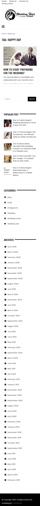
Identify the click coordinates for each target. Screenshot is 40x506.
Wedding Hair (13, 224)
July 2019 (11, 453)
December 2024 (14, 300)
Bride (9, 202)
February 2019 (13, 480)
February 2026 (14, 257)
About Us (13, 1)
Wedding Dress (14, 218)
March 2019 (12, 475)
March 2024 (12, 310)
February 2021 (13, 379)
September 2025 (15, 278)
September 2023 (14, 321)
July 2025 (11, 289)
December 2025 (14, 268)
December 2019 (14, 432)
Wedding (11, 213)
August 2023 (12, 326)
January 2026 (13, 262)
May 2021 (11, 369)
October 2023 (13, 315)
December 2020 (14, 390)
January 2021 (13, 384)
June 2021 (11, 363)
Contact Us (23, 1)
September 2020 (15, 400)
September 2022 (14, 353)
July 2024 (11, 305)
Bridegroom (12, 208)
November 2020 (14, 395)
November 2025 (14, 273)
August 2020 (12, 406)
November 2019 (14, 437)
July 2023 (11, 331)
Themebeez (17, 503)
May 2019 (11, 464)
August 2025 (12, 284)
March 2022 (12, 358)
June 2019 (11, 459)
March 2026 (12, 252)
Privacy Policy (7, 3)
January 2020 (13, 427)
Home (4, 1)
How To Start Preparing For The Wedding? (18, 71)
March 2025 (12, 294)
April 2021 (11, 374)
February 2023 (13, 347)
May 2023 (11, 342)
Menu (20, 26)
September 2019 (14, 448)
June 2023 (12, 337)
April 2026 (12, 247)
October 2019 (13, 443)
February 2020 (14, 422)
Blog (5, 84)
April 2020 (12, 416)
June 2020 (12, 411)
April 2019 (11, 469)
